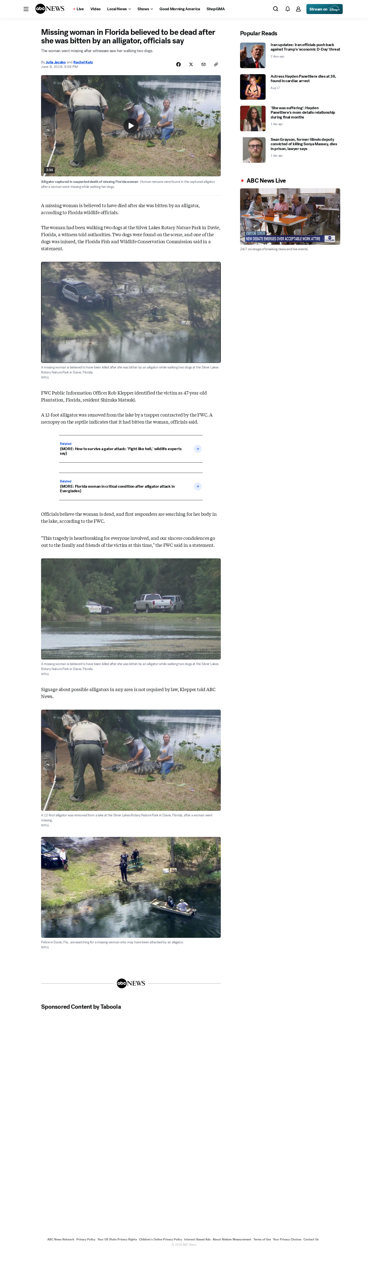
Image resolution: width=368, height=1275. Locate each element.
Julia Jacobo (55, 62)
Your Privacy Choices (287, 1239)
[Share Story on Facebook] (178, 64)
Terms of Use (262, 1239)
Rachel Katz (83, 62)
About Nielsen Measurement (232, 1239)
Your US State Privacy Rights (117, 1239)
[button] (26, 9)
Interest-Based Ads (197, 1239)
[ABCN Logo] (49, 9)
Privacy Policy (85, 1239)
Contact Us (311, 1239)
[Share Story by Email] (203, 64)
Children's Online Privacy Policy (160, 1239)
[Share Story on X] (191, 64)
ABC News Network (60, 1239)
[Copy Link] (216, 64)
